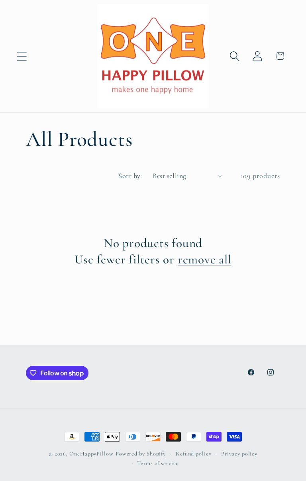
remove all (204, 259)
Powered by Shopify (141, 453)
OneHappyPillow (91, 453)
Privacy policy (239, 453)
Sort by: (130, 175)
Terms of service (158, 463)
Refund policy (194, 453)
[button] (21, 56)
